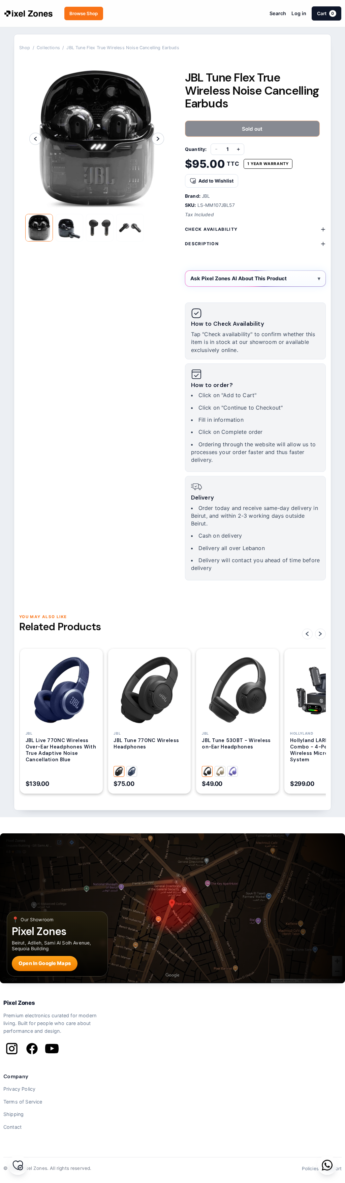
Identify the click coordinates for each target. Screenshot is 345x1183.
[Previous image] (35, 139)
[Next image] (158, 139)
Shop (24, 47)
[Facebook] (32, 1048)
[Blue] (131, 771)
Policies (310, 1168)
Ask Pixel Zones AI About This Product (238, 278)
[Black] (119, 771)
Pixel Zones (19, 1002)
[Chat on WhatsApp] (327, 1165)
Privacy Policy (19, 1089)
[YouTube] (51, 1048)
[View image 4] (130, 228)
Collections (48, 47)
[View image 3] (100, 228)
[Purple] (232, 771)
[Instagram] (11, 1048)
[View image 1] (39, 228)
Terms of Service (22, 1102)
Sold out (252, 129)
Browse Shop (83, 13)
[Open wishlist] (18, 1165)
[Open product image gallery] (96, 138)
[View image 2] (69, 228)
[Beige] (220, 771)
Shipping (13, 1114)
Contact (12, 1127)
